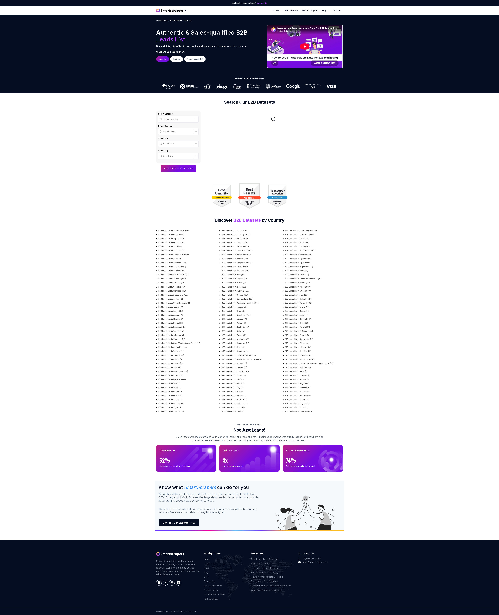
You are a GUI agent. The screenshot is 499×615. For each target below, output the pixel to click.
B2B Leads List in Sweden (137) (298, 291)
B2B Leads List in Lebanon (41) (171, 335)
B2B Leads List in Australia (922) (235, 246)
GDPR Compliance (213, 585)
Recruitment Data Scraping (264, 572)
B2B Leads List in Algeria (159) (297, 287)
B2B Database (291, 10)
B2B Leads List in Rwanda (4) (234, 395)
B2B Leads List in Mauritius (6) (297, 387)
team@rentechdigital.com (315, 562)
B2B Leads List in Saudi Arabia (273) (173, 275)
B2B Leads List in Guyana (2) (297, 403)
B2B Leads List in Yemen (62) (234, 323)
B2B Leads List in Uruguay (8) (297, 375)
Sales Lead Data (259, 563)
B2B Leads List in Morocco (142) (172, 291)
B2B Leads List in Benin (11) (296, 371)
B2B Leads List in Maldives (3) (234, 399)
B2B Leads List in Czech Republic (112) (174, 303)
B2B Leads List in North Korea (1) (299, 411)
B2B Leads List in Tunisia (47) (297, 327)
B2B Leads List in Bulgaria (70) (235, 319)
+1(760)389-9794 (312, 558)
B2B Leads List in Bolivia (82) (297, 311)
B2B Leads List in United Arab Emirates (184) (303, 279)
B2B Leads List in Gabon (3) (296, 399)
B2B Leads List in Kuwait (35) (234, 335)
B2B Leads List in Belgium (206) (235, 279)
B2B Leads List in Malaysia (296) (235, 271)
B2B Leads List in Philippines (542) (236, 254)
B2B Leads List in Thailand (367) (172, 267)
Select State (164, 138)
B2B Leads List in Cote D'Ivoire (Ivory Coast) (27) (179, 343)
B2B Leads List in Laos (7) (169, 383)
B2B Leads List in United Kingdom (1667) (302, 230)
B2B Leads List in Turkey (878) (298, 246)
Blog (324, 10)
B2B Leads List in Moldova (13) (298, 367)
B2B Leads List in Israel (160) (234, 287)
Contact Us (262, 3)
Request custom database (178, 168)
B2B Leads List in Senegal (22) (171, 351)
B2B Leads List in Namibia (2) (297, 407)
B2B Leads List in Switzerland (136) (173, 295)
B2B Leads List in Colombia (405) (172, 263)
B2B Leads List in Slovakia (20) (298, 351)
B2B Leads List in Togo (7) (233, 387)
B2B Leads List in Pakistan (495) (298, 254)
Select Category (165, 114)
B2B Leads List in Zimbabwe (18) (298, 355)
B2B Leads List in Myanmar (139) (235, 291)
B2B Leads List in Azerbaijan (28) (236, 339)
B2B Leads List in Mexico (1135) (298, 238)
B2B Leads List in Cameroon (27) (236, 343)
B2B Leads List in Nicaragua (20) (235, 351)
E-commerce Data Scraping (265, 568)
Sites (206, 577)
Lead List (162, 59)
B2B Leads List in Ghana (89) (297, 307)
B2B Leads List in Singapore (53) (172, 327)
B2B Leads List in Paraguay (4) (298, 395)
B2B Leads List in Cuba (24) (296, 343)
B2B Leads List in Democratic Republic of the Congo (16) (309, 363)
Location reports (310, 10)
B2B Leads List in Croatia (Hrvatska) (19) (239, 355)
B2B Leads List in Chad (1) (233, 411)
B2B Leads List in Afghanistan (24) (172, 347)
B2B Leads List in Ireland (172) (234, 283)
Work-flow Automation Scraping (267, 590)
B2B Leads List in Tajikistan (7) (235, 379)
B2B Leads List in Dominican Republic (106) (240, 303)
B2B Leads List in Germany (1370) (236, 234)
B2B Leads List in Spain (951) (297, 242)
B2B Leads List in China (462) (170, 259)
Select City (163, 150)
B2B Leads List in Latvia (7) (169, 387)
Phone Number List (195, 59)
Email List (176, 59)
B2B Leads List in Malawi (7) (233, 383)
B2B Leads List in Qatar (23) (233, 347)
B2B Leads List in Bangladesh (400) (237, 263)
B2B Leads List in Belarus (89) (234, 307)
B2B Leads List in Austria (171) (297, 283)
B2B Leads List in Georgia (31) (297, 335)
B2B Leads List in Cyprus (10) (170, 375)
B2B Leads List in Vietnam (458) (235, 259)
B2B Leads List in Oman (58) (297, 323)
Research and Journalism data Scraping (271, 585)
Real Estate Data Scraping (264, 559)
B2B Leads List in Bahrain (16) (170, 363)
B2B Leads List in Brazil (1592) (171, 234)
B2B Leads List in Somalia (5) (297, 391)
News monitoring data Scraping (267, 577)
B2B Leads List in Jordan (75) (170, 315)
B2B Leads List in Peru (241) (233, 275)
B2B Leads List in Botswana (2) (171, 411)
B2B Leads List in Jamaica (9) (234, 375)
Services (277, 10)
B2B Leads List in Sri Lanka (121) (298, 299)
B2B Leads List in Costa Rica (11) (235, 371)
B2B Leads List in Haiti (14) (169, 367)
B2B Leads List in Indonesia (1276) (299, 234)
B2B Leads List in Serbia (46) (234, 331)
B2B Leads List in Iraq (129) (296, 295)
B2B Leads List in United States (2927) (174, 230)
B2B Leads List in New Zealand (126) (237, 299)
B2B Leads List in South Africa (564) (300, 250)
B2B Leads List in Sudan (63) (170, 323)
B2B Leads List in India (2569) (234, 230)
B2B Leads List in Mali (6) (232, 391)
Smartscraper (162, 20)
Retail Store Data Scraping (264, 581)
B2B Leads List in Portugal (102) (298, 303)
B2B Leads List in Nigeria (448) (298, 259)
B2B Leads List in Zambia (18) (170, 359)
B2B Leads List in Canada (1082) (235, 242)
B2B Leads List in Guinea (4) (170, 399)
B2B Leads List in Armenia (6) (170, 391)
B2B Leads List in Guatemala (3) (235, 403)
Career (207, 568)
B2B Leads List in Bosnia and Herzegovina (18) (241, 359)
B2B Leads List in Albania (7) (297, 379)
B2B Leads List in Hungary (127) (171, 299)
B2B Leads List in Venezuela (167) (172, 287)
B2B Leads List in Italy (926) (170, 246)
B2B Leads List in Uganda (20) (171, 355)
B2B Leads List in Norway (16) (234, 363)
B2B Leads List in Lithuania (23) (298, 347)
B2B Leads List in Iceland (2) (234, 407)
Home (207, 559)
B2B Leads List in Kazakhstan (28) (299, 339)
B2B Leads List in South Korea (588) (237, 250)
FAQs (206, 563)
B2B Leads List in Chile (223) (297, 275)
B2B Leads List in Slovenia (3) (171, 403)
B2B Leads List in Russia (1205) (235, 238)
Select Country (165, 126)
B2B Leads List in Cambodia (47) (236, 327)
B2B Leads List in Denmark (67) (298, 319)
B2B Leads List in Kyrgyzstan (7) (172, 379)
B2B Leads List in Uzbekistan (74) (236, 315)
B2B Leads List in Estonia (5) (170, 395)
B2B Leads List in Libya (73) (296, 315)
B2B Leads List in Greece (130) (235, 295)
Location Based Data (214, 594)
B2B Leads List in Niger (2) (169, 407)
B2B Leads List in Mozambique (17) (300, 359)
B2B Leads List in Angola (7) (297, 383)
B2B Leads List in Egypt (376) (297, 263)
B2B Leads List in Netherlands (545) (173, 254)
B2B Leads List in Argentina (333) (299, 267)
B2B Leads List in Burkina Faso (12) (173, 371)
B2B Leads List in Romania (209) (172, 279)
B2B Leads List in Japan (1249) (171, 238)
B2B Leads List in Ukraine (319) (171, 271)
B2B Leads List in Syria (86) (233, 311)
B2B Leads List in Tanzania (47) (171, 331)
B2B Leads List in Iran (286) (296, 271)
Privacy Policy (211, 590)
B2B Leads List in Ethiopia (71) (171, 319)
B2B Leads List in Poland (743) (171, 250)
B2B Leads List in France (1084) (171, 242)
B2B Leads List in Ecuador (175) (171, 283)
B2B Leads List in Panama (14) (234, 367)
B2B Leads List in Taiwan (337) (235, 267)
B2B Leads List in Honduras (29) (172, 339)
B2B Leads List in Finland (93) (170, 307)
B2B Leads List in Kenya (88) (170, 311)
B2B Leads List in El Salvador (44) (299, 331)
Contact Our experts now (179, 522)
